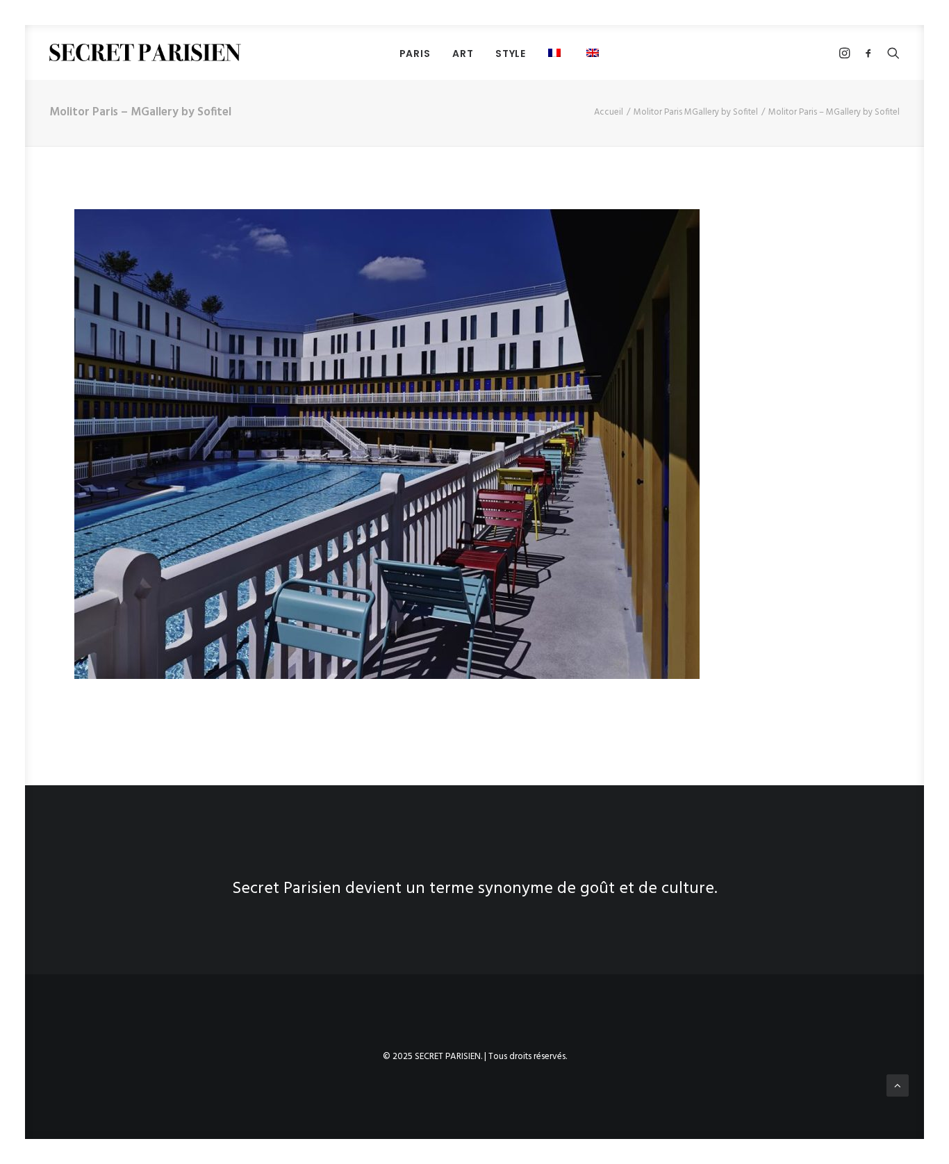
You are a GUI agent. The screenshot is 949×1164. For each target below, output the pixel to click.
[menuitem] (415, 53)
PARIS (415, 53)
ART (462, 53)
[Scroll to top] (897, 1085)
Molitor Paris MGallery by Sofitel (696, 112)
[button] (556, 52)
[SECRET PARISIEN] (145, 52)
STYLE (510, 53)
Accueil (608, 112)
